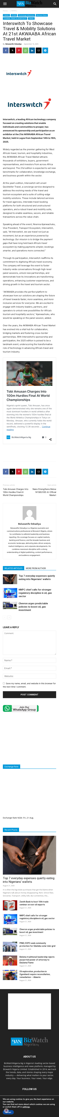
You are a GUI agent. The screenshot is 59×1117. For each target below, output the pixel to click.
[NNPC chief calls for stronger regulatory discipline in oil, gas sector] (10, 593)
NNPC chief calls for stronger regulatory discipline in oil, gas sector (35, 593)
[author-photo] (29, 520)
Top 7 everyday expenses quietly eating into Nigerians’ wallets (28, 879)
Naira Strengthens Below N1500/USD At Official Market (44, 492)
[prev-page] (4, 617)
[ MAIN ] (13, 10)
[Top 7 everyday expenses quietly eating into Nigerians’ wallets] (10, 579)
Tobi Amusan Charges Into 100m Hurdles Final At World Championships (15, 492)
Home (5, 10)
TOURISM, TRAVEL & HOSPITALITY (15, 18)
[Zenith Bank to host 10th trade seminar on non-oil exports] (10, 905)
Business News (42, 15)
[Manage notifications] (6, 1110)
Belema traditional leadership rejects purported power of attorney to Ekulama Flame (37, 960)
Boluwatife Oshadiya (13, 44)
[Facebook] (6, 50)
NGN (19, 817)
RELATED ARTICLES (13, 568)
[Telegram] (45, 50)
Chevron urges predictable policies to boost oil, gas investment (33, 606)
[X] (12, 50)
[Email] (39, 50)
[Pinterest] (19, 50)
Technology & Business (26, 15)
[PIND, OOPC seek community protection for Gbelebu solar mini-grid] (10, 947)
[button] (4, 4)
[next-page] (9, 617)
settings (26, 1107)
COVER (14, 15)
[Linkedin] (32, 50)
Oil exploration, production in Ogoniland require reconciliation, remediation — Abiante (34, 974)
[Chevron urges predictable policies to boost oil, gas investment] (10, 605)
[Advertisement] (29, 452)
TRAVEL (31, 18)
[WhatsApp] (25, 50)
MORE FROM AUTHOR (36, 568)
